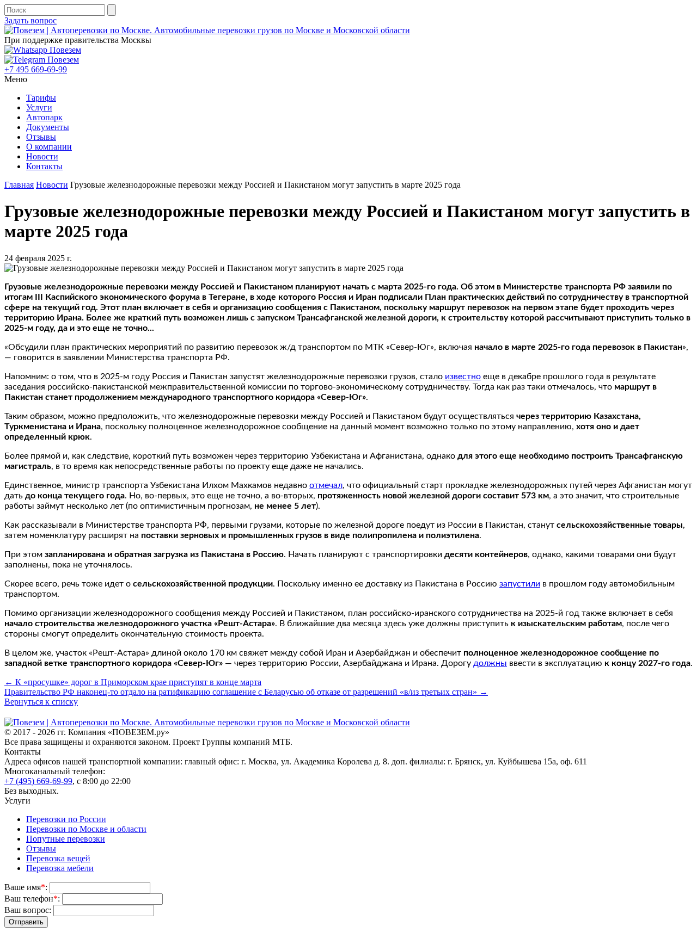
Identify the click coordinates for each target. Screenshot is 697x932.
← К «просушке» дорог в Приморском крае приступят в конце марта (132, 682)
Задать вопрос (30, 20)
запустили (519, 583)
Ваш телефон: (32, 898)
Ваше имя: (25, 887)
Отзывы (41, 136)
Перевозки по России (66, 819)
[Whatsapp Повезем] (42, 49)
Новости (42, 156)
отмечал (326, 485)
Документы (47, 127)
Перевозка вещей (58, 858)
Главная (19, 184)
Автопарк (44, 117)
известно (463, 376)
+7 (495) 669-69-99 (38, 781)
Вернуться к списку (41, 701)
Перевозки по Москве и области (86, 829)
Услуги (39, 107)
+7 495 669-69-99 (35, 69)
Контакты (44, 166)
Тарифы (41, 97)
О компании (49, 146)
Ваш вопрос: (27, 910)
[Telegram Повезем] (41, 59)
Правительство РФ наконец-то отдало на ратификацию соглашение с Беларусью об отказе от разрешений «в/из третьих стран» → (246, 691)
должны (490, 663)
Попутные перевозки (65, 838)
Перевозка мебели (60, 868)
